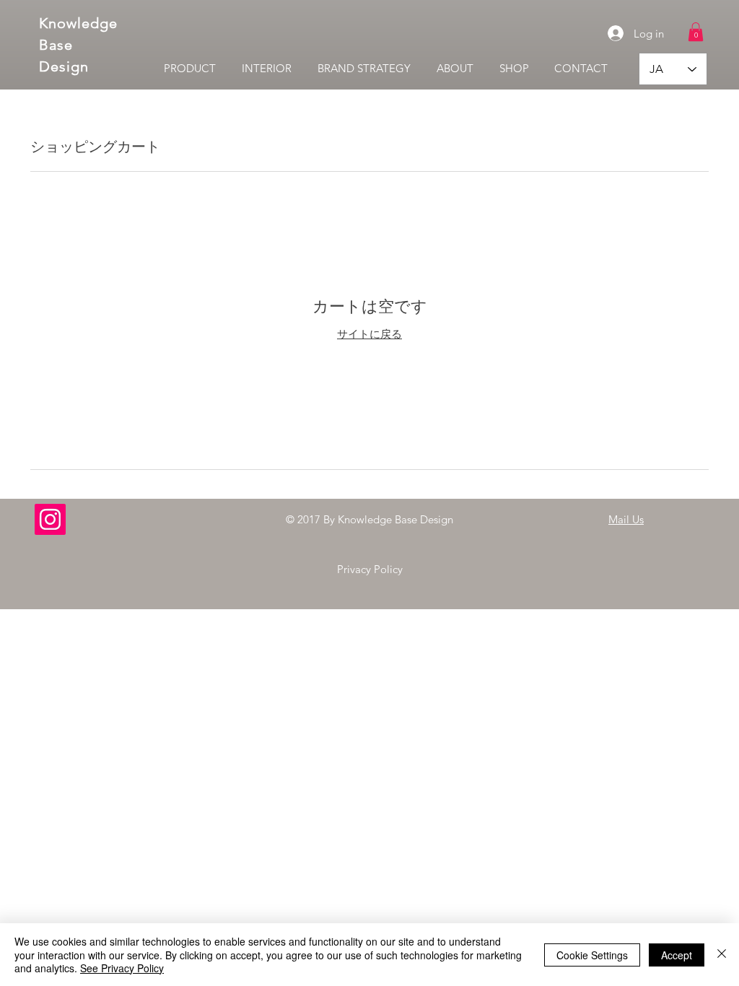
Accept (676, 955)
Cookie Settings (592, 955)
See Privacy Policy (122, 968)
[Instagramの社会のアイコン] (50, 519)
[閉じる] (721, 954)
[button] (696, 31)
